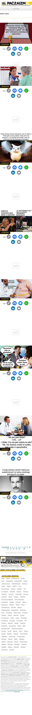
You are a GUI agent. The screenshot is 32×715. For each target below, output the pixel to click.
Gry (25, 589)
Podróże (24, 612)
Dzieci (3, 586)
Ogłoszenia (14, 610)
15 (19, 548)
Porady (22, 615)
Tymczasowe (21, 636)
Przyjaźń (12, 620)
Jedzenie (4, 597)
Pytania (3, 623)
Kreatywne (4, 602)
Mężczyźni (4, 604)
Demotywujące (16, 583)
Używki (10, 639)
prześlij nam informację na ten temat (14, 690)
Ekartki (15, 586)
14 (16, 548)
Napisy (20, 607)
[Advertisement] (16, 529)
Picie (2, 612)
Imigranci (4, 594)
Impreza (11, 594)
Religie (16, 623)
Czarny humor (5, 583)
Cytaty (25, 581)
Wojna (16, 641)
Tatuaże (15, 633)
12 (11, 548)
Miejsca (11, 604)
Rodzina (22, 623)
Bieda (8, 578)
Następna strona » (16, 553)
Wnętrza (10, 641)
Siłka (24, 626)
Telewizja (4, 636)
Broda (23, 578)
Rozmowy (4, 626)
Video (16, 639)
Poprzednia (5, 547)
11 (8, 548)
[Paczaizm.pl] (16, 3)
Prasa (17, 618)
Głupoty (19, 591)
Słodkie (9, 633)
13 (13, 548)
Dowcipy (24, 583)
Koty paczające (19, 599)
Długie (9, 586)
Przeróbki (24, 618)
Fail (20, 586)
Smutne (3, 631)
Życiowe (11, 649)
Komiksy (22, 597)
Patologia (23, 610)
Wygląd (3, 644)
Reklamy (10, 623)
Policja (10, 615)
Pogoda (3, 615)
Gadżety (19, 589)
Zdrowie (16, 647)
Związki (23, 647)
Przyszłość (19, 620)
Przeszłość (4, 620)
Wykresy (10, 644)
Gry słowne (4, 591)
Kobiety (16, 597)
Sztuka (3, 633)
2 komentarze (5, 44)
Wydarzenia (23, 641)
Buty (2, 581)
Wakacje (21, 639)
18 (24, 548)
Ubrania (3, 639)
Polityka (16, 615)
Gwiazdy (12, 591)
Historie (25, 591)
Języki (10, 597)
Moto (23, 604)
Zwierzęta (4, 649)
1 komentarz (5, 232)
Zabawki (23, 644)
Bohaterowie (15, 578)
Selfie (19, 626)
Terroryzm (12, 636)
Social (9, 631)
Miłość (18, 604)
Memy (24, 602)
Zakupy (10, 647)
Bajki (2, 578)
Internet (25, 594)
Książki (12, 602)
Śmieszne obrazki (17, 628)
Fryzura (13, 589)
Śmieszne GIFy (5, 628)
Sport (20, 631)
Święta (26, 631)
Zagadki (3, 647)
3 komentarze (5, 86)
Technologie (23, 633)
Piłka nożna (17, 612)
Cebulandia (9, 581)
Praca (12, 618)
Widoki (3, 641)
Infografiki (18, 594)
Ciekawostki (18, 581)
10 (29, 547)
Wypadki (17, 644)
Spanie (15, 631)
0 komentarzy (5, 163)
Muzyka (13, 607)
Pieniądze (9, 612)
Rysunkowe (12, 626)
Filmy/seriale (5, 589)
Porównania (5, 618)
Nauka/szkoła (5, 610)
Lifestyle (18, 602)
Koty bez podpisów (7, 599)
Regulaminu (17, 691)
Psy (26, 620)
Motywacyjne (5, 607)
